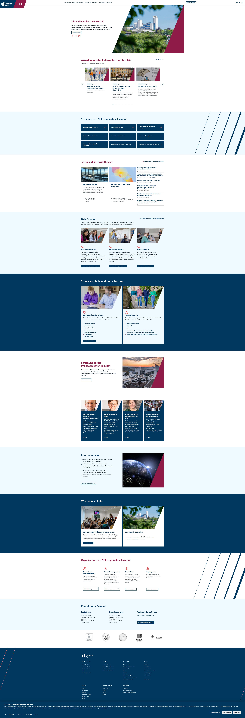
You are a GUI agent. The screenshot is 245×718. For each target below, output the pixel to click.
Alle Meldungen (160, 59)
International (126, 668)
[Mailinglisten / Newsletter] (79, 36)
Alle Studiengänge (85, 664)
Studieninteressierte (69, 2)
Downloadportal (88, 334)
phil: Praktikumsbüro (89, 328)
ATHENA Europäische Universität (130, 677)
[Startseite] (87, 656)
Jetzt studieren (190, 2)
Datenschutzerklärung (10, 714)
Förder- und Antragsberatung (109, 668)
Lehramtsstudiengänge (86, 666)
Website (83, 698)
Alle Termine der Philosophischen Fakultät (154, 161)
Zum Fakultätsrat (130, 589)
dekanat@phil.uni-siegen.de (145, 615)
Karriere (125, 673)
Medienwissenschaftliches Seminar (147, 127)
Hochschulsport (147, 668)
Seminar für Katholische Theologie (121, 145)
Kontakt (145, 677)
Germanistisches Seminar (90, 127)
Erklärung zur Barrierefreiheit (129, 692)
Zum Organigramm (152, 589)
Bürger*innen (105, 688)
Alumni (104, 692)
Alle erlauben (237, 712)
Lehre (83, 671)
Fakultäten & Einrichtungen (129, 666)
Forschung (87, 2)
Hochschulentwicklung (127, 679)
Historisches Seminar (117, 127)
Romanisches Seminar (117, 136)
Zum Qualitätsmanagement (110, 589)
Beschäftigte (102, 2)
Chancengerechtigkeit (127, 675)
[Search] (235, 3)
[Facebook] (72, 36)
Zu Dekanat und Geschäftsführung (88, 589)
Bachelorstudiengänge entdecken (89, 266)
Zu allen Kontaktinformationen (145, 622)
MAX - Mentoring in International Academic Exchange (139, 330)
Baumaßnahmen (147, 675)
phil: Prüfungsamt (88, 325)
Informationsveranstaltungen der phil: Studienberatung (140, 537)
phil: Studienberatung (89, 323)
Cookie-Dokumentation (32, 714)
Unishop (104, 694)
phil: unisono (87, 330)
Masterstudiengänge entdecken (117, 266)
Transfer (94, 2)
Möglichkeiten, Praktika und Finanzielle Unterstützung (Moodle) (142, 334)
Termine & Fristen (85, 696)
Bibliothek (146, 664)
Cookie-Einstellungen (215, 712)
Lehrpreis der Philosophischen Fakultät (136, 539)
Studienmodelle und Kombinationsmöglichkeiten (152, 218)
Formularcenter (85, 690)
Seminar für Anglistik (145, 136)
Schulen (104, 690)
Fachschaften (130, 325)
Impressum (21, 714)
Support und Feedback (86, 694)
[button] (239, 2)
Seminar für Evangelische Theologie (90, 144)
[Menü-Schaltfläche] (242, 3)
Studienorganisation (86, 668)
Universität (108, 2)
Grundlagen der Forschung (108, 671)
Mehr (85, 437)
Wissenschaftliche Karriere (108, 666)
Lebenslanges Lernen (86, 673)
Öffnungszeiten (147, 679)
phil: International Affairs (90, 332)
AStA (128, 328)
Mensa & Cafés (147, 666)
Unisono (83, 688)
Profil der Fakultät (77, 32)
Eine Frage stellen (88, 336)
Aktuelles (84, 692)
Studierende (79, 2)
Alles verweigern (227, 712)
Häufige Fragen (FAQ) (88, 340)
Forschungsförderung (107, 664)
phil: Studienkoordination (133, 323)
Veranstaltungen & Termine (149, 671)
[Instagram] (76, 36)
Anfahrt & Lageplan (148, 673)
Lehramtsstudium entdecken (144, 266)
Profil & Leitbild (126, 664)
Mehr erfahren (85, 379)
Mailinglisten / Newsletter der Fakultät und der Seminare (140, 332)
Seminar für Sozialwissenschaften (149, 145)
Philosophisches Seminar (90, 136)
